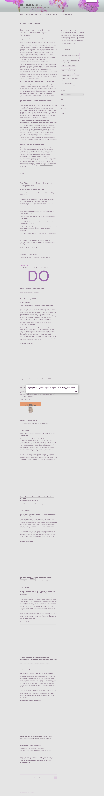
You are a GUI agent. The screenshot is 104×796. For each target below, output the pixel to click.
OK (76, 391)
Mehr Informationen (70, 389)
